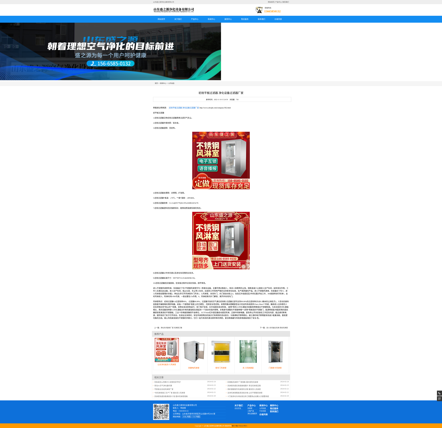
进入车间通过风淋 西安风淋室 (277, 328)
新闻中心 (211, 19)
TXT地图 (196, 417)
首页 (156, 83)
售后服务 (245, 19)
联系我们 (285, 2)
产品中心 (278, 2)
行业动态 (262, 411)
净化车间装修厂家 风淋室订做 (171, 328)
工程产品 (250, 411)
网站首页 (271, 2)
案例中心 (228, 19)
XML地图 (187, 417)
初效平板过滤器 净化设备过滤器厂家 (184, 108)
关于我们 (178, 19)
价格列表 (278, 19)
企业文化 (238, 408)
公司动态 (171, 83)
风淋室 (249, 408)
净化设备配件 (252, 413)
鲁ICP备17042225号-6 (239, 426)
